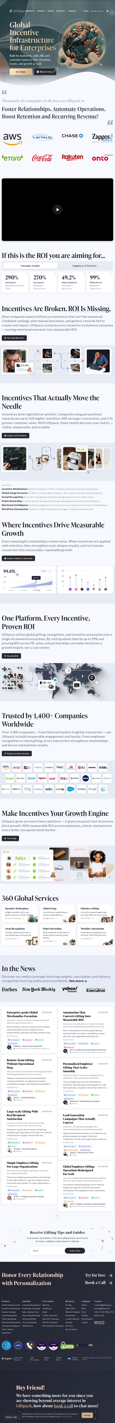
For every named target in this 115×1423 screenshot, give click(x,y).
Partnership (70, 1315)
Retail (44, 1312)
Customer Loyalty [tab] (30, 265)
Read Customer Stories (18, 754)
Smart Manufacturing (31, 1315)
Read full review (12, 1036)
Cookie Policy (66, 1416)
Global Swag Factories (15, 493)
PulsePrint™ (7, 1333)
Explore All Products (17, 435)
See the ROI (13, 656)
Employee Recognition (31, 1305)
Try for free (95, 1275)
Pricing (51, 11)
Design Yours (49, 918)
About (84, 1305)
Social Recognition (12, 497)
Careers (85, 1322)
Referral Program (72, 1312)
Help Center (70, 1308)
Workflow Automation (15, 509)
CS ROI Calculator (50, 1315)
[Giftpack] (18, 11)
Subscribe (75, 1250)
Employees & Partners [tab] (85, 265)
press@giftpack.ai (101, 1308)
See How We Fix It (15, 338)
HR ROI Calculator (50, 1322)
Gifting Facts (27, 1326)
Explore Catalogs (9, 1312)
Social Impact (87, 1319)
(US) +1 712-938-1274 (103, 1312)
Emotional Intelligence (15, 505)
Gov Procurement (29, 1322)
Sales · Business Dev (30, 1312)
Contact (85, 1315)
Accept (87, 1415)
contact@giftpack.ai (102, 1305)
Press (84, 1312)
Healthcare (47, 1308)
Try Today (21, 71)
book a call (63, 1405)
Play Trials (85, 918)
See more (76, 981)
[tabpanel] (57, 282)
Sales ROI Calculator (50, 1319)
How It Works (7, 1329)
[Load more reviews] (57, 1215)
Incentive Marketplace (15, 489)
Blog (83, 1308)
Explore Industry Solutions (20, 558)
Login (85, 11)
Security (68, 1322)
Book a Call (11, 1417)
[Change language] (107, 11)
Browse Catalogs (13, 918)
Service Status (71, 1329)
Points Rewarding (12, 501)
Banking (45, 1305)
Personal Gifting (29, 1319)
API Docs (69, 1326)
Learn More (10, 938)
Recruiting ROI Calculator (53, 1326)
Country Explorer (72, 1319)
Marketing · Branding (31, 1308)
